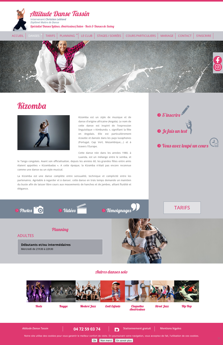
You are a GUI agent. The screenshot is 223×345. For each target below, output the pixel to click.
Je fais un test (174, 131)
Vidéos (69, 210)
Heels (39, 306)
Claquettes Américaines (137, 307)
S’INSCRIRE (203, 36)
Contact (184, 36)
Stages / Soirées (109, 36)
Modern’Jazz (88, 306)
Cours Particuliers (141, 36)
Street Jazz (162, 306)
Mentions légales (170, 328)
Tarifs (50, 36)
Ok (94, 340)
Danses (33, 36)
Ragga (63, 306)
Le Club (86, 36)
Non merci (106, 340)
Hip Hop (187, 306)
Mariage (166, 36)
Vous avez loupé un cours (185, 146)
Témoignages (119, 210)
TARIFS (182, 207)
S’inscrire (171, 115)
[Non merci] (218, 338)
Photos (26, 210)
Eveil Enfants (112, 306)
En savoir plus (124, 340)
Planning (67, 36)
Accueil (18, 36)
